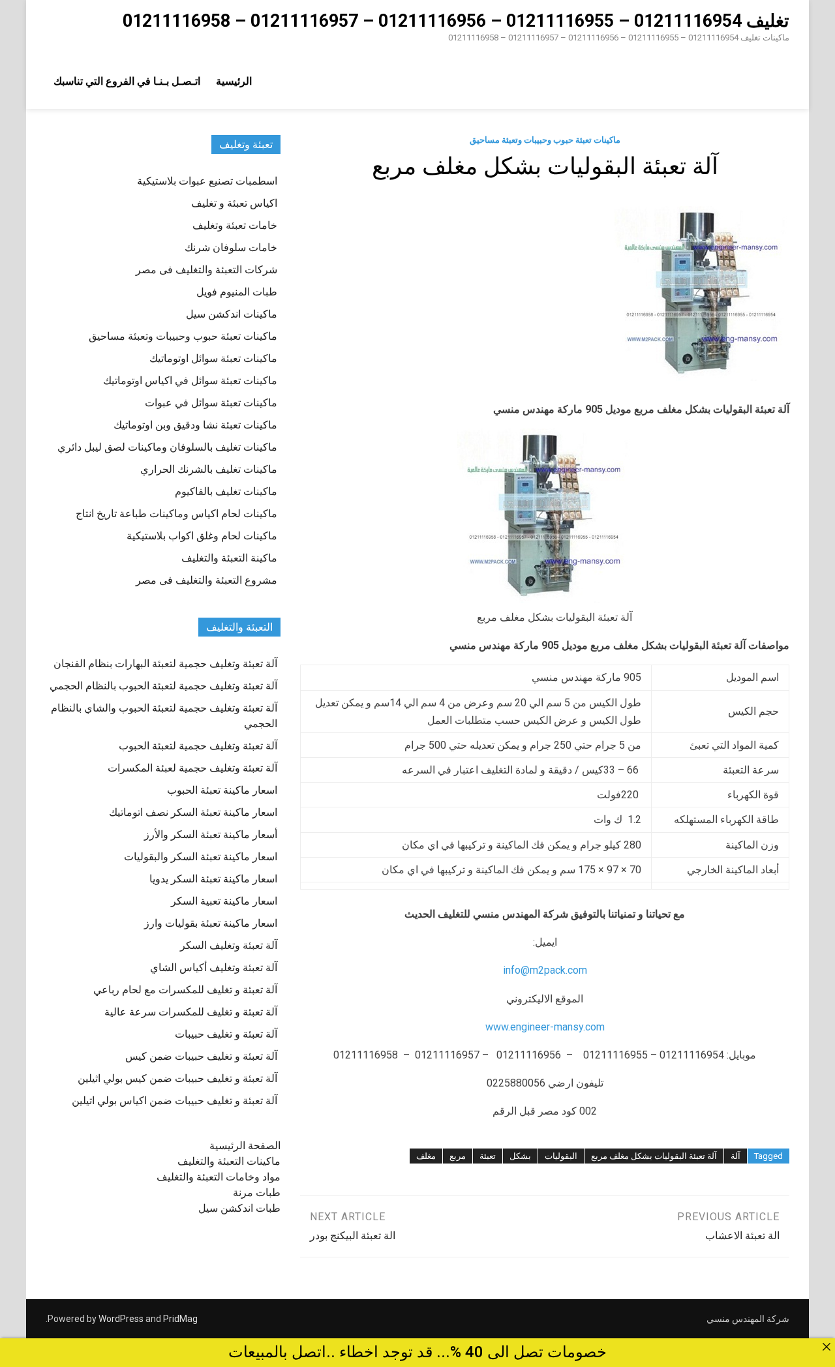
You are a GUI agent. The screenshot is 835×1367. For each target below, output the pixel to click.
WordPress (121, 1319)
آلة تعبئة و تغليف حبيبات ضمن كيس (201, 1056)
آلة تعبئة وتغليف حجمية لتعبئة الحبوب (198, 746)
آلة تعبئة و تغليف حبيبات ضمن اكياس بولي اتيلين (174, 1100)
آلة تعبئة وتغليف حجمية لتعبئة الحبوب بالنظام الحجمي (163, 686)
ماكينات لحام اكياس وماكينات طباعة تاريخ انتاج (176, 513)
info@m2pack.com (545, 970)
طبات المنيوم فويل (236, 292)
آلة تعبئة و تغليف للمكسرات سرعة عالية (190, 1012)
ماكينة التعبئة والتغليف (229, 558)
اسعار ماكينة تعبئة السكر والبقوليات (200, 856)
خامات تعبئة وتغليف (234, 225)
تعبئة (487, 1156)
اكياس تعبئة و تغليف (234, 203)
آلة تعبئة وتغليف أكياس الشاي (213, 967)
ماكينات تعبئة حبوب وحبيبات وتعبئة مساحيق (545, 140)
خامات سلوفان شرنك (231, 247)
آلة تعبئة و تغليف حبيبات (226, 1034)
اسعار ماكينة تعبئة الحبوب (222, 790)
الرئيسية (234, 81)
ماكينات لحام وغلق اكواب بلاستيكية (202, 536)
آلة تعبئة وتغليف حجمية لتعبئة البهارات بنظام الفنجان (165, 663)
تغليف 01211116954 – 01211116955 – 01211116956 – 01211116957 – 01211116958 (456, 20)
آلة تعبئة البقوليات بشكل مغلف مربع (654, 1156)
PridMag (180, 1319)
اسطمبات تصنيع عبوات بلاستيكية (207, 181)
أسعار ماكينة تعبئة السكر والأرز (210, 834)
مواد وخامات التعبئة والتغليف (219, 1177)
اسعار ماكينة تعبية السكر (224, 901)
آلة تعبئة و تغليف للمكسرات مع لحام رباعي (185, 990)
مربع (457, 1156)
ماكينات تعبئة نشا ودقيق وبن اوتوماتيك (195, 425)
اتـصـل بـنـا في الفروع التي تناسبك (126, 81)
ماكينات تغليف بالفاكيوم (226, 491)
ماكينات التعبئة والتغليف (229, 1161)
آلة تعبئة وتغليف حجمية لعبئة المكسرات (192, 768)
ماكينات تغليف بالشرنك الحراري (208, 469)
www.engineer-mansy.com (545, 1027)
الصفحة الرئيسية (245, 1145)
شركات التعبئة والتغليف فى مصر (206, 269)
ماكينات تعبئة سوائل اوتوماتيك (213, 358)
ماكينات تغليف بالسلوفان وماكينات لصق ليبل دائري (167, 447)
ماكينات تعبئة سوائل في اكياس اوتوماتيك (190, 380)
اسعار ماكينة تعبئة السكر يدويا (213, 879)
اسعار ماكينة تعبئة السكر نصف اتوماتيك (193, 812)
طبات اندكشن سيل (239, 1208)
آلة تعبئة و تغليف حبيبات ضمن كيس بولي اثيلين (177, 1078)
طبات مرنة (257, 1192)
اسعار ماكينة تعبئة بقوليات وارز (210, 923)
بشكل (520, 1156)
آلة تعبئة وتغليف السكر (228, 945)
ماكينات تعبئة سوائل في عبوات (211, 403)
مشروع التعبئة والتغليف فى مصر (206, 580)
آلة (735, 1156)
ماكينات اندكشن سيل (231, 314)
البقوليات (561, 1156)
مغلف (426, 1156)
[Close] (826, 1346)
